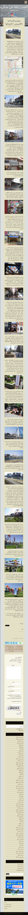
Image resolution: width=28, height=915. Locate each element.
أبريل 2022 (21, 751)
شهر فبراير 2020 (19, 780)
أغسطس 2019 (20, 792)
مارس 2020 (20, 778)
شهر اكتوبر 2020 (19, 764)
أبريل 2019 (21, 800)
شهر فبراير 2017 (19, 851)
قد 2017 (21, 845)
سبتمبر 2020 (20, 766)
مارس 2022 (20, 753)
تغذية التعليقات (20, 868)
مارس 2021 (20, 757)
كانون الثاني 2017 (19, 853)
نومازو (14, 638)
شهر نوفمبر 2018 (19, 810)
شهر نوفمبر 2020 (19, 762)
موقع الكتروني (11, 691)
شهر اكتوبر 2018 (19, 812)
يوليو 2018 (21, 818)
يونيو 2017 (21, 843)
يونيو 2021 (21, 755)
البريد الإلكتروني (10, 686)
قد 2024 (21, 749)
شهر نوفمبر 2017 (19, 833)
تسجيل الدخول (20, 864)
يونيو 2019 (21, 796)
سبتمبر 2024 (20, 741)
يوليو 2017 (21, 841)
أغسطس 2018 (20, 816)
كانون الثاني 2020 (19, 782)
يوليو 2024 (21, 745)
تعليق (12, 665)
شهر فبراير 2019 (19, 804)
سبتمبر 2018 (20, 814)
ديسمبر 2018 (20, 808)
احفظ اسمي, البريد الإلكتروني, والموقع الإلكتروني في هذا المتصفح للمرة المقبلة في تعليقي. (14, 696)
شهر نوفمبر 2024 (19, 737)
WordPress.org (20, 870)
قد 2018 (21, 821)
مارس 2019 (20, 802)
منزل (5, 902)
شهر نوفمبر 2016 (19, 857)
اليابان (16, 638)
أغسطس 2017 (20, 839)
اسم (13, 682)
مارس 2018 (20, 825)
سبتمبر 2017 (20, 837)
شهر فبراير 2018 (19, 827)
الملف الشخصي (7, 906)
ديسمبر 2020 (20, 760)
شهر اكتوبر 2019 (19, 788)
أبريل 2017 (21, 847)
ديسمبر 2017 (20, 831)
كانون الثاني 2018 (19, 829)
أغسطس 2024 (20, 743)
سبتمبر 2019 (20, 790)
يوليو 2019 (21, 794)
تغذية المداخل (20, 866)
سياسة (5, 908)
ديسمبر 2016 (20, 855)
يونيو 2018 (21, 819)
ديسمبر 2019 (20, 784)
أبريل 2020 (21, 776)
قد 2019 (21, 798)
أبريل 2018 (21, 823)
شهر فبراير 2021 (19, 759)
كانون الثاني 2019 (19, 806)
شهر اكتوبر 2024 (19, 739)
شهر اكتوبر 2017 (19, 835)
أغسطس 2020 (20, 768)
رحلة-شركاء (9, 25)
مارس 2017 (20, 849)
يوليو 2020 (21, 770)
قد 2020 (21, 774)
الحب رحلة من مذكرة (14, 7)
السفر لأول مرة (7, 904)
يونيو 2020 (21, 772)
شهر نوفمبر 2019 (19, 786)
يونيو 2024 (21, 747)
